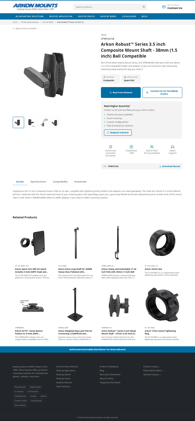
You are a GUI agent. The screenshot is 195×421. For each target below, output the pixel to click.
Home (15, 22)
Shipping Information (110, 382)
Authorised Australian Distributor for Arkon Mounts (97, 349)
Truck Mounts (33, 391)
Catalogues (129, 16)
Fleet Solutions (20, 405)
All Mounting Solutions (30, 16)
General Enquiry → (152, 374)
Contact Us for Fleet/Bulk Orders (164, 92)
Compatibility (60, 181)
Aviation (33, 396)
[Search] (143, 7)
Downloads (80, 181)
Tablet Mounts (35, 387)
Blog (144, 16)
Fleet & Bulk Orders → (153, 370)
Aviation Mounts (64, 382)
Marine (43, 396)
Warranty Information (110, 374)
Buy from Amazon (122, 92)
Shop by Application (60, 16)
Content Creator (20, 400)
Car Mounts (19, 391)
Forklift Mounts (20, 396)
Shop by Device (86, 16)
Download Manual (171, 166)
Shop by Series (108, 16)
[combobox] (110, 7)
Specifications (38, 181)
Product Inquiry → (152, 366)
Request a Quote (119, 132)
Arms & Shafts (48, 22)
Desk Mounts (36, 400)
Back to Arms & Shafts (26, 28)
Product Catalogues (109, 366)
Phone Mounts (20, 387)
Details (20, 181)
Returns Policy (106, 378)
